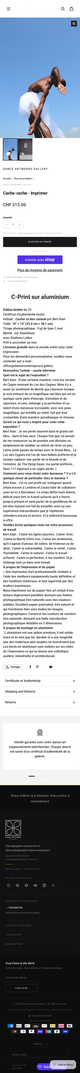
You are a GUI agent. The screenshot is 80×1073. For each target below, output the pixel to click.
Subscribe (21, 988)
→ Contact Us (14, 907)
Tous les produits (23, 178)
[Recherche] (63, 8)
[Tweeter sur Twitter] (44, 667)
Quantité (7, 217)
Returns (10, 702)
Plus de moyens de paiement (40, 270)
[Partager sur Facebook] (30, 667)
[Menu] (8, 8)
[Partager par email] (50, 667)
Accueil (7, 178)
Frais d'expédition (26, 233)
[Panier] (71, 8)
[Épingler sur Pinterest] (37, 667)
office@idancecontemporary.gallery (22, 913)
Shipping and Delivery (20, 691)
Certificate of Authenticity (23, 681)
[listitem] (8, 885)
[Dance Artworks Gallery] (40, 830)
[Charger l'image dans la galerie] (10, 149)
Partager (15, 666)
